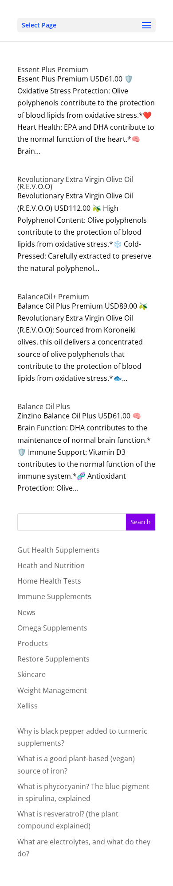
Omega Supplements (52, 628)
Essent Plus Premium (52, 69)
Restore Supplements (53, 659)
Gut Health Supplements (58, 550)
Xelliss (27, 706)
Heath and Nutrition (51, 565)
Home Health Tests (49, 581)
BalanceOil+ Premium (53, 297)
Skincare (31, 674)
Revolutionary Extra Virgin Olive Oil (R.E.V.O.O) (75, 182)
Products (32, 643)
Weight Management (52, 690)
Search (140, 522)
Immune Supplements (54, 596)
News (26, 612)
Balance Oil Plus (43, 406)
